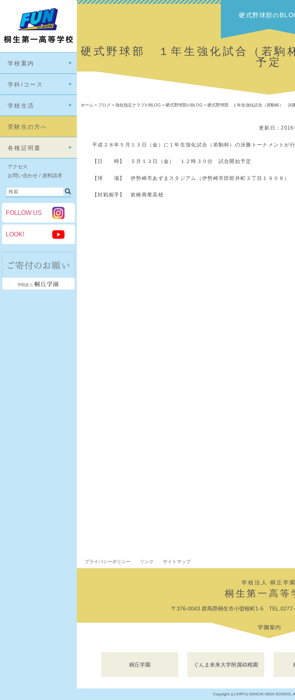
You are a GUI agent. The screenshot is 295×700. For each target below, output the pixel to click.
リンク (147, 561)
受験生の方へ (28, 126)
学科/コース (25, 84)
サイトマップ (177, 561)
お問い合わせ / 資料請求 (35, 175)
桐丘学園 (140, 665)
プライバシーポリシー (108, 561)
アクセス (18, 166)
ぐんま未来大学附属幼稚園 (226, 665)
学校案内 (21, 63)
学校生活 (21, 105)
